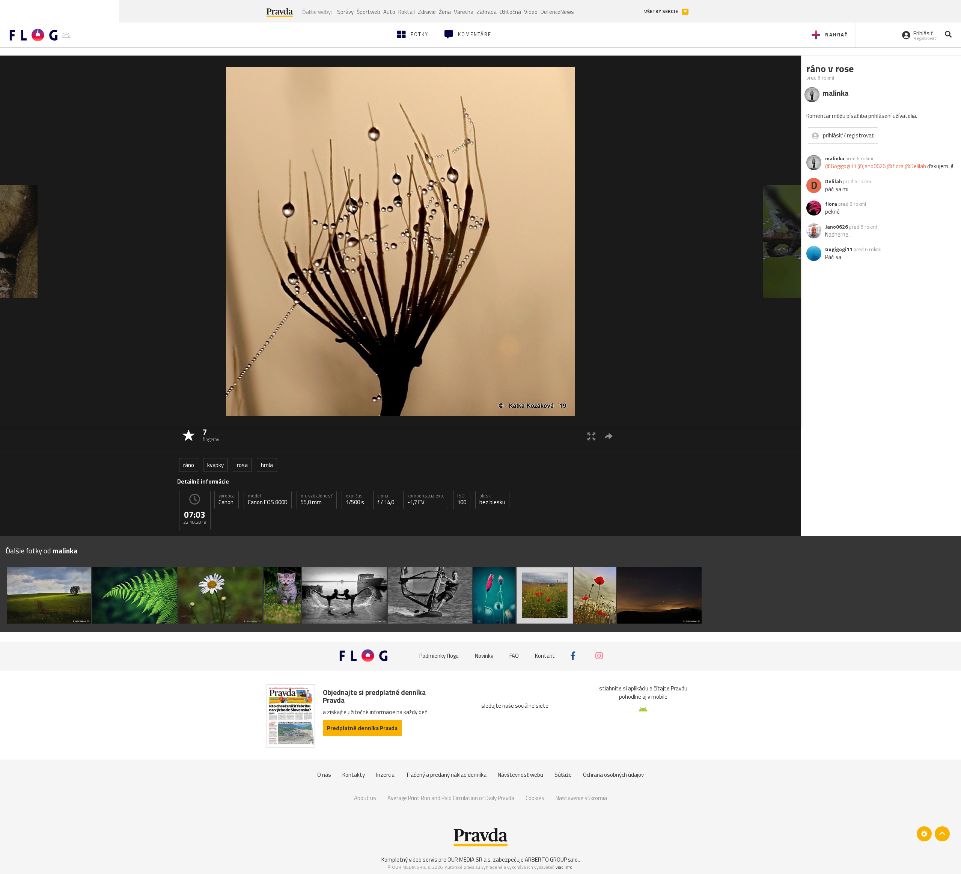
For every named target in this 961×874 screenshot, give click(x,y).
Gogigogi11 (839, 249)
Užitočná (510, 12)
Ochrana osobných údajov (613, 775)
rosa (242, 465)
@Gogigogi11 (840, 166)
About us (365, 798)
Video (531, 12)
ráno (188, 465)
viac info (564, 867)
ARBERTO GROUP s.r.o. (552, 859)
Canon (226, 499)
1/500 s (355, 499)
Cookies (535, 798)
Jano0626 (836, 227)
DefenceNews (557, 12)
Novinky (484, 655)
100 (461, 499)
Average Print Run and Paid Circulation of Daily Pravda (450, 798)
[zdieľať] (609, 436)
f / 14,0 (385, 499)
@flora (895, 166)
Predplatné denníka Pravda (362, 728)
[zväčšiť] (591, 436)
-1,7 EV (425, 499)
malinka (834, 158)
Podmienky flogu (439, 655)
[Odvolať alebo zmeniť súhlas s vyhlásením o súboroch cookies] (924, 833)
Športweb (368, 12)
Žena (445, 12)
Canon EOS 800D (268, 499)
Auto (389, 12)
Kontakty (353, 775)
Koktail (406, 12)
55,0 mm (317, 499)
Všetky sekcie (661, 11)
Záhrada (486, 12)
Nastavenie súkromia (581, 798)
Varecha (463, 12)
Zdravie (427, 12)
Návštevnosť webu (520, 775)
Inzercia (385, 775)
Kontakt (545, 655)
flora (831, 204)
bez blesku (492, 499)
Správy (345, 12)
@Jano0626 (871, 166)
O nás (324, 775)
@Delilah (915, 166)
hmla (267, 465)
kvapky (215, 465)
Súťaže (563, 775)
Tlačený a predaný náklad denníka (446, 775)
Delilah (833, 181)
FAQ (514, 655)
